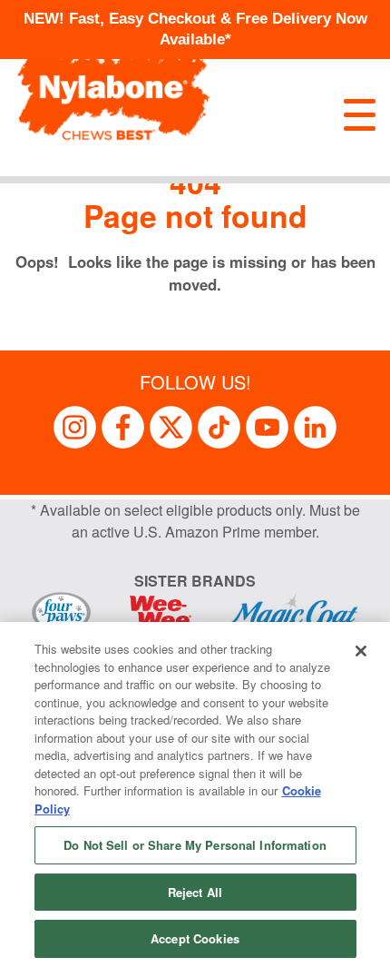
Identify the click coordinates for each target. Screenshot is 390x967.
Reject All (195, 892)
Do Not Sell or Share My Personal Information (195, 845)
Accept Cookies (195, 938)
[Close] (361, 651)
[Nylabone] (113, 87)
